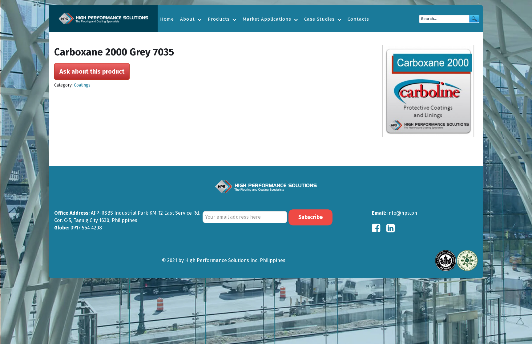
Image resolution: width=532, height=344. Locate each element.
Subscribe (310, 217)
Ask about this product (91, 71)
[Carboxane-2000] (430, 91)
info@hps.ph (402, 213)
